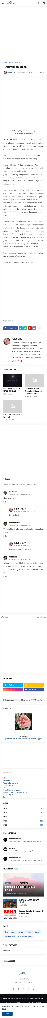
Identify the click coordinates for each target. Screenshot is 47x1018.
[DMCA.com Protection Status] (9, 961)
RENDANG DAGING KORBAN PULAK (29, 901)
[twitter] (13, 361)
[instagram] (18, 361)
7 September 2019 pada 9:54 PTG (19, 525)
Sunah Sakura (8, 781)
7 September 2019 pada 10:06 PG (19, 494)
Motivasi (20, 932)
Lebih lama (41, 617)
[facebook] (21, 361)
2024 (23, 817)
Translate (38, 700)
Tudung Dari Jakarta (10, 783)
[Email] (34, 328)
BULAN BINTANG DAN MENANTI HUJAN (11, 390)
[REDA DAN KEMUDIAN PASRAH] (12, 406)
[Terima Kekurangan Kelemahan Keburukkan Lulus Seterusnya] (34, 380)
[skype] (33, 989)
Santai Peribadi (10, 936)
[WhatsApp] (25, 328)
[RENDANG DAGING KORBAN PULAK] (10, 903)
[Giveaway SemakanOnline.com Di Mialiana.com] (10, 914)
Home (8, 1002)
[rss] (15, 361)
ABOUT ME (17, 1002)
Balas (5, 502)
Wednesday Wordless (25, 936)
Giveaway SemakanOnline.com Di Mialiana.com (31, 912)
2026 (23, 808)
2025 (23, 813)
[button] (2, 3)
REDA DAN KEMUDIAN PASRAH (11, 416)
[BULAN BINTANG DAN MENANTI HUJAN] (12, 380)
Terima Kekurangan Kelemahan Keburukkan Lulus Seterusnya (33, 391)
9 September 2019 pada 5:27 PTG (19, 559)
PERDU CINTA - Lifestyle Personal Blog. (30, 998)
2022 (23, 825)
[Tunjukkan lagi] (39, 328)
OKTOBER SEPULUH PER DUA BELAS (20, 889)
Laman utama (8, 62)
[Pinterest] (30, 328)
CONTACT (26, 1002)
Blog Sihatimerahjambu (11, 790)
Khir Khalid (13, 557)
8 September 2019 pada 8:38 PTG (24, 511)
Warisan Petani (14, 523)
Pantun (29, 932)
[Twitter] (21, 328)
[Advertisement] (23, 33)
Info (12, 932)
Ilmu (6, 932)
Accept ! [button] (7, 1014)
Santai (17, 62)
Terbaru (5, 617)
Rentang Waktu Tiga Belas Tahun (15, 792)
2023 (23, 821)
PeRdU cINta (17, 339)
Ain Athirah (13, 492)
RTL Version (36, 1002)
